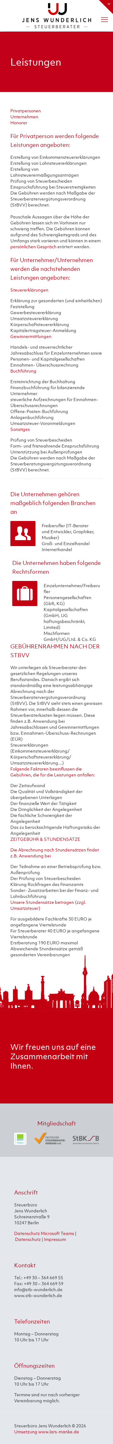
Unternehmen (24, 117)
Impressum (55, 1239)
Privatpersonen (25, 111)
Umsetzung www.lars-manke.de (46, 1432)
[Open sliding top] (106, 7)
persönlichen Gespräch (33, 247)
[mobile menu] (104, 19)
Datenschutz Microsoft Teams (44, 1233)
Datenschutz (28, 1239)
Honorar (18, 123)
